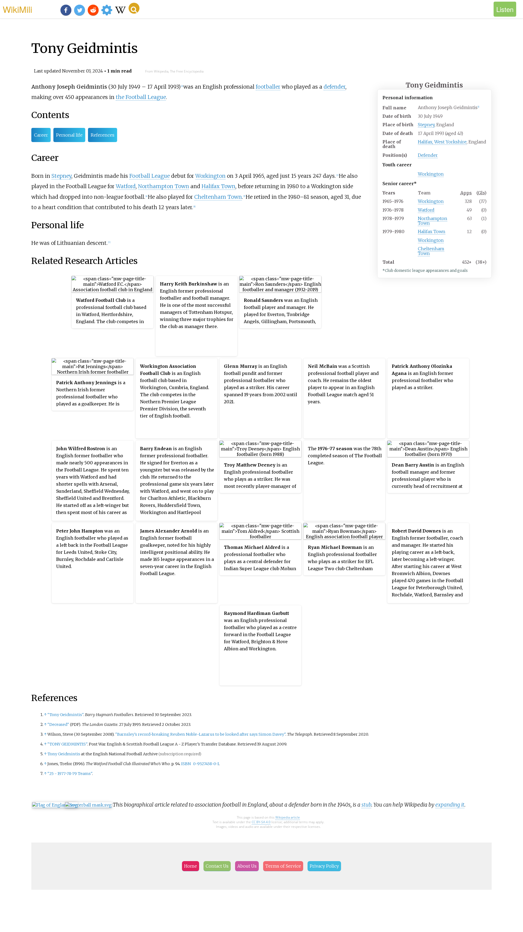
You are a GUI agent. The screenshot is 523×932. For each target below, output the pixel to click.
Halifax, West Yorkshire (442, 142)
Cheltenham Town (431, 251)
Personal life (69, 135)
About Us (247, 866)
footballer (268, 86)
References (102, 135)
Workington (431, 174)
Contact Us (217, 866)
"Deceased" (58, 724)
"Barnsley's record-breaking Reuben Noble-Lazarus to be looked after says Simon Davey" (200, 734)
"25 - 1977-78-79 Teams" (69, 773)
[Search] (134, 8)
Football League (149, 176)
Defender (428, 155)
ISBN (186, 763)
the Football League (141, 97)
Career (41, 135)
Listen (504, 9)
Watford (426, 210)
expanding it (449, 804)
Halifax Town (431, 231)
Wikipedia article (287, 817)
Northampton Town (432, 221)
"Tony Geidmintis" (65, 714)
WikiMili (17, 9)
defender (334, 86)
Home (190, 866)
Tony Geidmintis (63, 753)
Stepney (426, 124)
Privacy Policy (324, 866)
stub (366, 804)
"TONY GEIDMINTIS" (67, 744)
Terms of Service (283, 866)
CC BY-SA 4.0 (261, 822)
